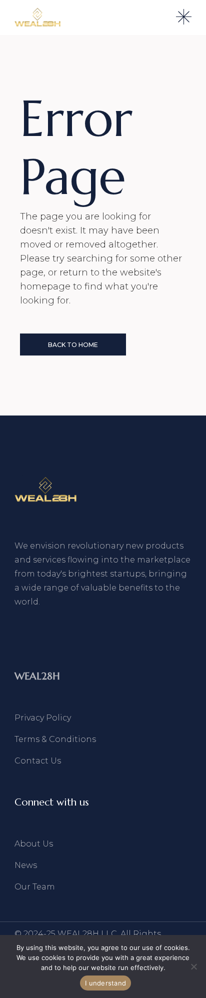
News (25, 865)
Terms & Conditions (55, 739)
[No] (193, 967)
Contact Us (37, 761)
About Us (33, 843)
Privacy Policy (42, 717)
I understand (105, 983)
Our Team (34, 887)
